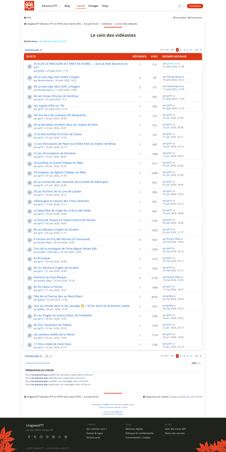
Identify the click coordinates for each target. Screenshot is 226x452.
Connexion (195, 5)
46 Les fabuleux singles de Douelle (56, 229)
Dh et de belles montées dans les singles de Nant (66, 124)
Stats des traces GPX (175, 429)
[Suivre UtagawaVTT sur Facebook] (29, 437)
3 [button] (184, 49)
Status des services (175, 433)
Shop (105, 6)
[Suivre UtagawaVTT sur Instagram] (47, 437)
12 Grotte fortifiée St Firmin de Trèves (58, 134)
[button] (172, 50)
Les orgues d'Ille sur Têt (49, 105)
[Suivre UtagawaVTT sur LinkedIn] (41, 437)
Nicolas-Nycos (45, 80)
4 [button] (187, 49)
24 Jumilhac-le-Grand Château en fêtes (58, 163)
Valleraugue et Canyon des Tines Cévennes (61, 201)
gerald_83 (172, 63)
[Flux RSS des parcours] (59, 437)
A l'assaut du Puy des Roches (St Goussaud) (62, 239)
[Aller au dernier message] (179, 63)
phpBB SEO (118, 412)
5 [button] (190, 49)
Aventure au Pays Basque (50, 277)
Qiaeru (125, 407)
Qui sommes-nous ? (96, 429)
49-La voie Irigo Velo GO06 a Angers (57, 77)
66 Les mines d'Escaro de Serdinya (56, 96)
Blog (67, 6)
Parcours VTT (50, 6)
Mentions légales (134, 429)
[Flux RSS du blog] (65, 437)
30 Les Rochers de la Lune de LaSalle (57, 191)
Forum (81, 6)
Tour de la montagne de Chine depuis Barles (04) (65, 248)
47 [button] (197, 49)
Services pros (93, 437)
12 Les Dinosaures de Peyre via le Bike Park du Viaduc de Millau (75, 143)
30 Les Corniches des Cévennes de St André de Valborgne (71, 182)
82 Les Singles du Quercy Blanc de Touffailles (63, 315)
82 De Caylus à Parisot (48, 287)
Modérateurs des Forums (53, 41)
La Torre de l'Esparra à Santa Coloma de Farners (65, 220)
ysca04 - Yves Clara (48, 251)
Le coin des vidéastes (113, 35)
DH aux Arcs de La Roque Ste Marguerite (60, 115)
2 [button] (180, 49)
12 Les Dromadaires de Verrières (55, 153)
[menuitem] (27, 17)
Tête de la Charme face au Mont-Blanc (58, 296)
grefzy (41, 70)
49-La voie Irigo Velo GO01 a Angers (57, 86)
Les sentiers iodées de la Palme (54, 334)
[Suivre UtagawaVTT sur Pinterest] (53, 437)
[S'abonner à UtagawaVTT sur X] (35, 437)
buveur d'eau (45, 242)
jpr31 (41, 99)
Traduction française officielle (109, 407)
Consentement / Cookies (138, 437)
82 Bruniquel (42, 258)
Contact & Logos (94, 433)
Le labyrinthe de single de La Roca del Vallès (62, 210)
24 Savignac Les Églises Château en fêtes (60, 172)
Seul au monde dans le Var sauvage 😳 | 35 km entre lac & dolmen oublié (81, 306)
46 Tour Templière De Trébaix (52, 325)
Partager (93, 6)
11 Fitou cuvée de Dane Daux (52, 344)
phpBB (105, 405)
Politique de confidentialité (139, 433)
